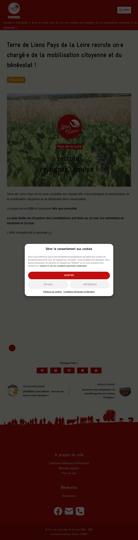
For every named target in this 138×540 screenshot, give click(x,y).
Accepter (69, 275)
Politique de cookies (52, 292)
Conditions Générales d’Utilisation (79, 292)
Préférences (90, 284)
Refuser (48, 284)
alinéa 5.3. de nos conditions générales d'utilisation (63, 266)
